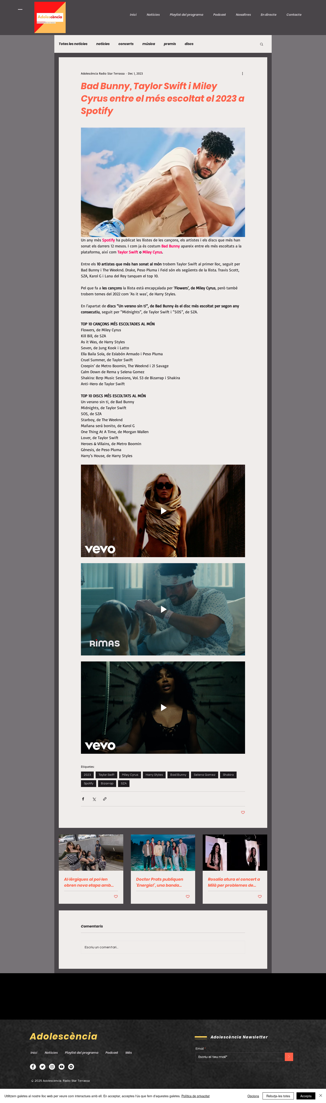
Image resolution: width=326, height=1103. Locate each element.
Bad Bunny (178, 774)
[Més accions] (242, 73)
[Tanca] (320, 1095)
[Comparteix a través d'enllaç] (105, 799)
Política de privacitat (195, 1096)
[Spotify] (71, 1067)
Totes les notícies (73, 44)
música (148, 44)
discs (189, 44)
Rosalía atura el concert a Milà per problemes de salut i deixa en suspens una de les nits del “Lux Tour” (234, 882)
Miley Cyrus (130, 774)
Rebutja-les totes (278, 1096)
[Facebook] (33, 1067)
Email (200, 1048)
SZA (124, 783)
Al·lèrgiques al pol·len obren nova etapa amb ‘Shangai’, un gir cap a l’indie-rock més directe (88, 882)
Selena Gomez (204, 774)
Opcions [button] (253, 1096)
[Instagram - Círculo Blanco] (52, 1067)
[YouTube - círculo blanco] (62, 1067)
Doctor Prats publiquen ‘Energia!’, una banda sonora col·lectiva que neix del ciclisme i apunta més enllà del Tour (162, 882)
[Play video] (163, 511)
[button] (221, 14)
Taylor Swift (106, 774)
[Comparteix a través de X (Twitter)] (94, 799)
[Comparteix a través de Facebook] (83, 799)
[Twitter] (42, 1067)
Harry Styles (154, 774)
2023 (87, 774)
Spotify (88, 783)
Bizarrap (107, 783)
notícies (103, 44)
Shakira (228, 774)
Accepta (306, 1096)
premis (170, 44)
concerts (126, 44)
